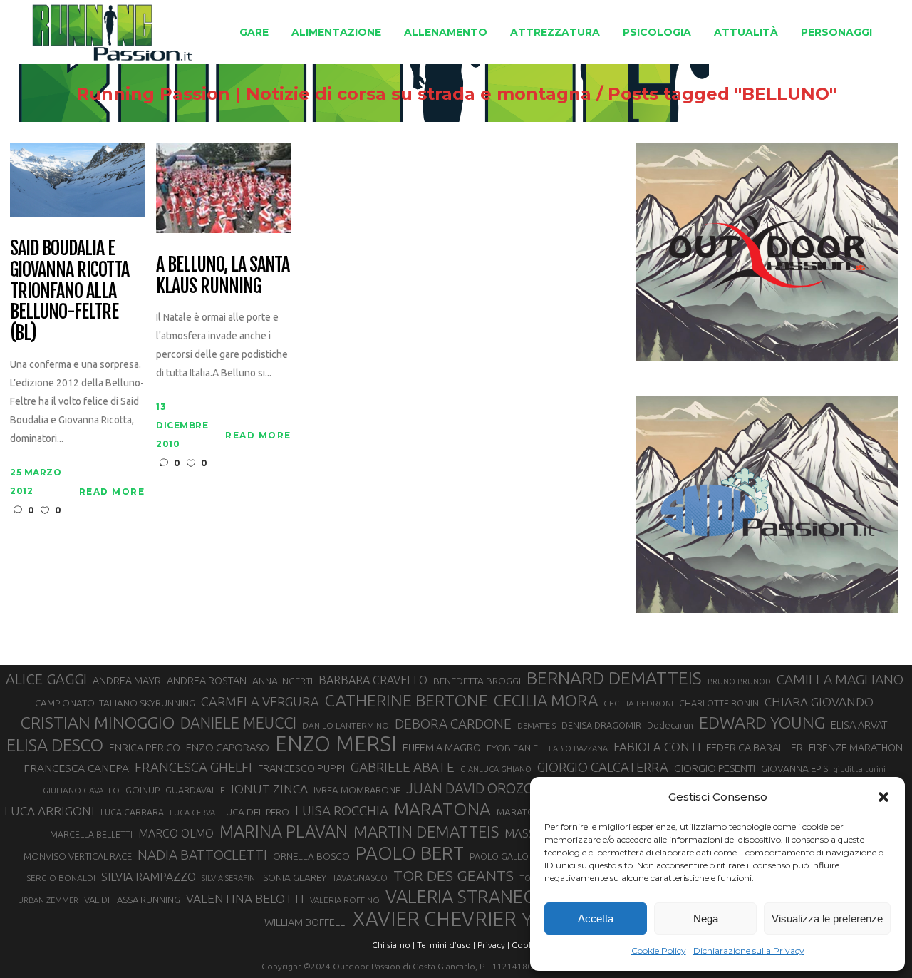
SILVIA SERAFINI (229, 878)
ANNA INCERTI (282, 680)
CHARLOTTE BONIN (719, 703)
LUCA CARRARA (132, 812)
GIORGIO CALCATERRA (602, 767)
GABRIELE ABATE (403, 767)
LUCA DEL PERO (255, 812)
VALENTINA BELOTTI (245, 898)
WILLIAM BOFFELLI (305, 922)
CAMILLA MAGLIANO (840, 679)
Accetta (595, 918)
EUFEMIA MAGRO (442, 747)
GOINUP (142, 790)
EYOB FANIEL (515, 748)
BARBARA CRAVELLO (373, 680)
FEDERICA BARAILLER (754, 747)
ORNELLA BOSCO (311, 856)
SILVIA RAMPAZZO (148, 876)
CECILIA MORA (546, 700)
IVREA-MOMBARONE (357, 790)
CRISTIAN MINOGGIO (98, 722)
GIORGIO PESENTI (714, 768)
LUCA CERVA (192, 812)
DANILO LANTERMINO (345, 725)
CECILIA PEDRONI (638, 703)
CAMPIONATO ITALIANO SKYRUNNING (115, 703)
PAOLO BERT (410, 853)
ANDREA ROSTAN (207, 680)
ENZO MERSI (336, 744)
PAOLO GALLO (499, 856)
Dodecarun (670, 725)
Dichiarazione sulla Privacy (748, 950)
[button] (883, 797)
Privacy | (493, 944)
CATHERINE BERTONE (406, 700)
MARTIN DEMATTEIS (426, 831)
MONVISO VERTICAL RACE (78, 856)
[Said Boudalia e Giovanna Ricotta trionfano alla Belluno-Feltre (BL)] (77, 178)
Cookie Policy (658, 950)
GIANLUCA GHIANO (496, 769)
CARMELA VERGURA (260, 701)
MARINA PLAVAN (283, 831)
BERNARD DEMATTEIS (614, 678)
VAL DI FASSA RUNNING (132, 900)
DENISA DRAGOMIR (601, 725)
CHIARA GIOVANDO (819, 702)
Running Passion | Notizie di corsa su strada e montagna (333, 94)
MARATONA (442, 809)
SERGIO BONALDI (60, 877)
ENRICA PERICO (144, 747)
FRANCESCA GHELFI (193, 767)
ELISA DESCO (54, 745)
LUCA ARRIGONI (49, 811)
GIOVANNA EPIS (794, 768)
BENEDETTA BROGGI (477, 680)
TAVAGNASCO (360, 877)
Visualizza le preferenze (827, 918)
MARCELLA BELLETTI (91, 834)
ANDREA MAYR (127, 680)
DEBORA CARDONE (453, 723)
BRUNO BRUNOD (739, 681)
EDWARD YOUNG (762, 722)
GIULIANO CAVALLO (81, 790)
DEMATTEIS (536, 725)
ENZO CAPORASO (227, 747)
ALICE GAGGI (46, 679)
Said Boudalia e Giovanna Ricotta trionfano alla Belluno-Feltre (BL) (69, 291)
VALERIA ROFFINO (345, 900)
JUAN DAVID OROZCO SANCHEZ (505, 788)
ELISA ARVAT (859, 725)
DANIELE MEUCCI (238, 722)
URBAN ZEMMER (48, 900)
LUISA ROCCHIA (341, 810)
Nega (705, 918)
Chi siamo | (393, 944)
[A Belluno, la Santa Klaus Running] (223, 187)
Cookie (526, 944)
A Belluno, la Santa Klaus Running (222, 275)
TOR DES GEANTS (453, 875)
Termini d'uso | (446, 944)
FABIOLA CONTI (656, 746)
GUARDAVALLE (195, 790)
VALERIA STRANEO (461, 896)
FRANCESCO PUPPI (301, 768)
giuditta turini (860, 769)
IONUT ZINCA (269, 789)
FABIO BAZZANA (578, 748)
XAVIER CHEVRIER (435, 919)
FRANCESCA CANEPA (76, 767)
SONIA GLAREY (294, 877)
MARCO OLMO (176, 833)
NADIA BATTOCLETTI (202, 855)
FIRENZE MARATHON (856, 747)
